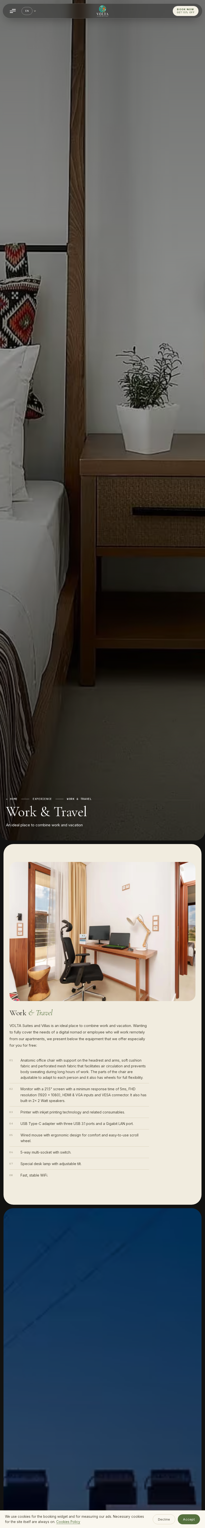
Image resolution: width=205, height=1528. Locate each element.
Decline (164, 1519)
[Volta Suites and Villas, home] (102, 11)
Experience (42, 799)
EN (27, 10)
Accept (189, 1519)
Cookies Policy (68, 1522)
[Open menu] (12, 11)
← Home (12, 799)
